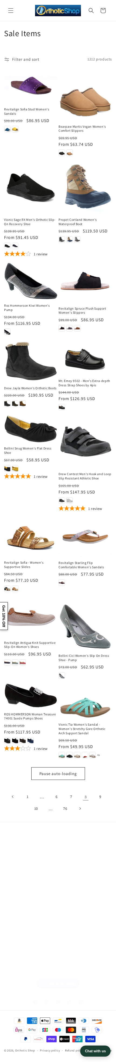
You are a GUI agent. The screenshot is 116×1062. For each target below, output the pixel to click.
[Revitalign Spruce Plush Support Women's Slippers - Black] (62, 328)
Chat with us (95, 1051)
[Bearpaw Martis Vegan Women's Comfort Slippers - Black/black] (62, 153)
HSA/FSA (18, 954)
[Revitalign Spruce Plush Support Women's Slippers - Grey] (69, 328)
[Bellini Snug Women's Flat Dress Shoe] (30, 429)
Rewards (18, 942)
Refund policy (74, 1050)
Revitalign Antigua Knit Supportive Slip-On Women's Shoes (30, 645)
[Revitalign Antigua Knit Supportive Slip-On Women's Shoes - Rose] (22, 662)
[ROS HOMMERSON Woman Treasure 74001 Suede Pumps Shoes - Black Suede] (15, 740)
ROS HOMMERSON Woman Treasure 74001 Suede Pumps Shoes (30, 716)
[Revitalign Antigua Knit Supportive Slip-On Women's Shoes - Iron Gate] (7, 662)
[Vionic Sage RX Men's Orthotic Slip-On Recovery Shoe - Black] (7, 246)
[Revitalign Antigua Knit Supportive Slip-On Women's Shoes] (30, 617)
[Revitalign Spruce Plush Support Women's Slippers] (85, 282)
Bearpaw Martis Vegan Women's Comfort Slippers (82, 128)
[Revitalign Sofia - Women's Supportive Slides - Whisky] (15, 589)
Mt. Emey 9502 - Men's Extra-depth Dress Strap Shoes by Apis (84, 383)
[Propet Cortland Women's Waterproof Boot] (85, 187)
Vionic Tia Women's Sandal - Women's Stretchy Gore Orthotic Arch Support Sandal (82, 728)
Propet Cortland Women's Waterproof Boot (78, 222)
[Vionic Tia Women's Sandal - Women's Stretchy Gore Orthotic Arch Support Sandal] (85, 701)
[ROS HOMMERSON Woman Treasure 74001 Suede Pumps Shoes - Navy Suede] (30, 740)
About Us (19, 881)
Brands (17, 869)
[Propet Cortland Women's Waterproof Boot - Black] (62, 239)
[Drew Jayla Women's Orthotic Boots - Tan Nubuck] (22, 403)
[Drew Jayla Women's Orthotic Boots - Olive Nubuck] (15, 403)
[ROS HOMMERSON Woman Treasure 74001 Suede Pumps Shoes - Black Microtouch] (7, 740)
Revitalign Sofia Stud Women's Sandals (26, 111)
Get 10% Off (4, 616)
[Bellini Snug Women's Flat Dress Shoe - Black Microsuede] (7, 468)
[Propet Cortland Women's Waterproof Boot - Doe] (69, 239)
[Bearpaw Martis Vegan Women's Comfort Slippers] (85, 94)
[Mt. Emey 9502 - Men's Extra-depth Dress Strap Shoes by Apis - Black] (62, 407)
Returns (18, 930)
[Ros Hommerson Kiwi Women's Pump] (30, 281)
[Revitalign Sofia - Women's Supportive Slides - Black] (7, 589)
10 (36, 808)
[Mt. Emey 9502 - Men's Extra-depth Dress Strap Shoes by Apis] (85, 357)
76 (65, 808)
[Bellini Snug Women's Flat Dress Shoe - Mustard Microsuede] (15, 468)
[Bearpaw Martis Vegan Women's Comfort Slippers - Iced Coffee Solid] (69, 153)
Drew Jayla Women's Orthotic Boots (30, 388)
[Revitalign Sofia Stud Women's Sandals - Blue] (7, 129)
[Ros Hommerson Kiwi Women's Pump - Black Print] (7, 332)
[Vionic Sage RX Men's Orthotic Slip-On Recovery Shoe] (30, 187)
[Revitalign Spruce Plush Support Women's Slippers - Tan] (77, 328)
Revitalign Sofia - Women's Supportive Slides (24, 564)
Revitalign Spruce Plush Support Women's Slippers (82, 310)
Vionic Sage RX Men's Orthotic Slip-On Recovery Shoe (30, 222)
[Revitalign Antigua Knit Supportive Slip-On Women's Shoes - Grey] (15, 662)
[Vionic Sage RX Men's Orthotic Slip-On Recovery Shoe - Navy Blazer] (15, 246)
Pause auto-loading (58, 773)
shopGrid (19, 967)
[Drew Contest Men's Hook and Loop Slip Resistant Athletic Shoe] (85, 441)
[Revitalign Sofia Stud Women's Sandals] (30, 85)
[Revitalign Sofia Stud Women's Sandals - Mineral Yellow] (15, 129)
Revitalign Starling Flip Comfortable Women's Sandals (81, 565)
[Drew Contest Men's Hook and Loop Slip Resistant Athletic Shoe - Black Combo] (62, 500)
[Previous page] (13, 797)
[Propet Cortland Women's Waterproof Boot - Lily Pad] (77, 239)
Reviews (18, 893)
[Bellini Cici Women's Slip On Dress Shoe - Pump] (85, 623)
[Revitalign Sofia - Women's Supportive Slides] (30, 537)
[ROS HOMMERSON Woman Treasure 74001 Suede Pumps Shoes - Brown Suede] (22, 740)
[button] (11, 10)
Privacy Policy (22, 906)
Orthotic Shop (25, 1050)
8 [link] (86, 796)
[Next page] (80, 808)
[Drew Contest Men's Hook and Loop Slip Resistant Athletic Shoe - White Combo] (69, 500)
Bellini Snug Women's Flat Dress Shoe (28, 450)
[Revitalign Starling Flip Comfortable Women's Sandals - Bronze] (62, 582)
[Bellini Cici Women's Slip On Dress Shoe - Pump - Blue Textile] (62, 675)
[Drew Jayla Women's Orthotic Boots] (30, 361)
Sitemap (18, 857)
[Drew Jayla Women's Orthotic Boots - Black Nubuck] (7, 403)
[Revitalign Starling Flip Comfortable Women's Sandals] (85, 537)
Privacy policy (50, 1050)
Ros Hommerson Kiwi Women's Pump (27, 307)
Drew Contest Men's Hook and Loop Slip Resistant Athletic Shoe (85, 476)
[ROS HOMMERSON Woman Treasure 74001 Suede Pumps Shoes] (30, 695)
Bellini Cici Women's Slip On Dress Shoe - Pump (84, 658)
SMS (14, 918)
